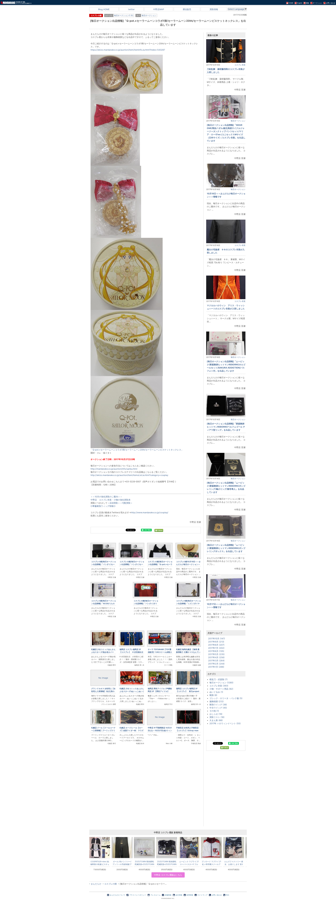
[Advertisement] (146, 791)
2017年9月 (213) (216, 641)
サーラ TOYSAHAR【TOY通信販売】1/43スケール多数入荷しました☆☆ (160, 652)
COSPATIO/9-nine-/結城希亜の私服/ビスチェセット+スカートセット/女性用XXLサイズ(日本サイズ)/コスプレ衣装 (100, 862)
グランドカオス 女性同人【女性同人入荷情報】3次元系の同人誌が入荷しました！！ (103, 691)
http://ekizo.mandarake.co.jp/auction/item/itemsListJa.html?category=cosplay (129, 475)
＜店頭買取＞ (113, 503)
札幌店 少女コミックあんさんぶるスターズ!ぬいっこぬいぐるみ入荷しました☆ (132, 691)
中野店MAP (158, 9)
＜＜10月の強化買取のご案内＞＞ (106, 496)
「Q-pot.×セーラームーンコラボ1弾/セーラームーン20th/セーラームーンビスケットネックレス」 (137, 449)
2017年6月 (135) (216, 651)
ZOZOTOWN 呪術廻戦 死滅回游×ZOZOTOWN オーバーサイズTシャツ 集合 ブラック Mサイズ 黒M (167, 862)
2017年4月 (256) (216, 657)
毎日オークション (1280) (221, 682)
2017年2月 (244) (216, 663)
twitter (131, 9)
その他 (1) (214, 711)
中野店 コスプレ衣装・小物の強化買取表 (110, 499)
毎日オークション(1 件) (123, 15)
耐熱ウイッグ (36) (218, 704)
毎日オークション (149, 15)
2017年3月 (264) (216, 660)
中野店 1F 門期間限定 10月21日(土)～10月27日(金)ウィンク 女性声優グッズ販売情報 (160, 730)
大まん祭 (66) (216, 720)
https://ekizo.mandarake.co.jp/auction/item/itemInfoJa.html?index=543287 (128, 49)
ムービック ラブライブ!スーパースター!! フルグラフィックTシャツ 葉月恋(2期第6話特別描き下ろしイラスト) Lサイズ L (189, 862)
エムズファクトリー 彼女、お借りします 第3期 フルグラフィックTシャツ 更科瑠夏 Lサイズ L (233, 862)
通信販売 (187, 9)
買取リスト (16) (216, 717)
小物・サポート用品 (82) (221, 689)
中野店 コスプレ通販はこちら (168, 875)
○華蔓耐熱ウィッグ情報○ (103, 506)
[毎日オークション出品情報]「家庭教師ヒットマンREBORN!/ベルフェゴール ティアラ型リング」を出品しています (226, 426)
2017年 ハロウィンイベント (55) (225, 723)
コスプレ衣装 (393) (218, 685)
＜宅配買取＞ (126, 503)
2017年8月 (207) (216, 645)
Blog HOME (104, 9)
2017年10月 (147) (216, 638)
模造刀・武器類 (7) (218, 679)
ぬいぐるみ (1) (216, 692)
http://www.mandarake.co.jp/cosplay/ (149, 512)
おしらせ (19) (215, 714)
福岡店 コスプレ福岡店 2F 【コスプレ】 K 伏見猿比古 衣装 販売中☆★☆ (132, 652)
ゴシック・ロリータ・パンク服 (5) (225, 698)
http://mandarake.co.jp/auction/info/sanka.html (114, 469)
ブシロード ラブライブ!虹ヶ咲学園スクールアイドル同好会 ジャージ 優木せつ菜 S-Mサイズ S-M (211, 862)
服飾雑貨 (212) (216, 701)
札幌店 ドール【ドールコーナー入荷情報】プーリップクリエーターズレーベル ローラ (103, 730)
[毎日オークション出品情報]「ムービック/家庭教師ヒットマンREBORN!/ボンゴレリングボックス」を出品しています (226, 548)
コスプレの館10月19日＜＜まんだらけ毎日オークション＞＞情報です (188, 564)
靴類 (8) (213, 695)
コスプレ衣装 (239, 65)
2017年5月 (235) (216, 654)
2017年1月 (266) (216, 667)
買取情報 (214, 9)
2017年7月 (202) (216, 648)
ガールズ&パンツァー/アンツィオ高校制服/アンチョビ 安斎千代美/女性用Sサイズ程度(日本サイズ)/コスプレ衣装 (122, 862)
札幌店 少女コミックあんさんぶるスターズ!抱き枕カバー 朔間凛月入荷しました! (103, 652)
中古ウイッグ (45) (218, 707)
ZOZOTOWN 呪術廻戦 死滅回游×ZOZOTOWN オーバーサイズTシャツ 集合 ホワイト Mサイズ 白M (144, 862)
